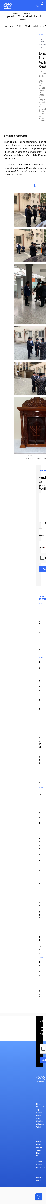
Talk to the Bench (39, 982)
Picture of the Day (40, 630)
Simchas (39, 1121)
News (12, 26)
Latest (4, 26)
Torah (27, 26)
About (38, 1119)
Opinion (20, 26)
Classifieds (40, 1168)
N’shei (35, 26)
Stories (39, 1165)
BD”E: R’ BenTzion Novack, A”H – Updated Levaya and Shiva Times (40, 872)
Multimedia (40, 1107)
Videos (39, 1162)
